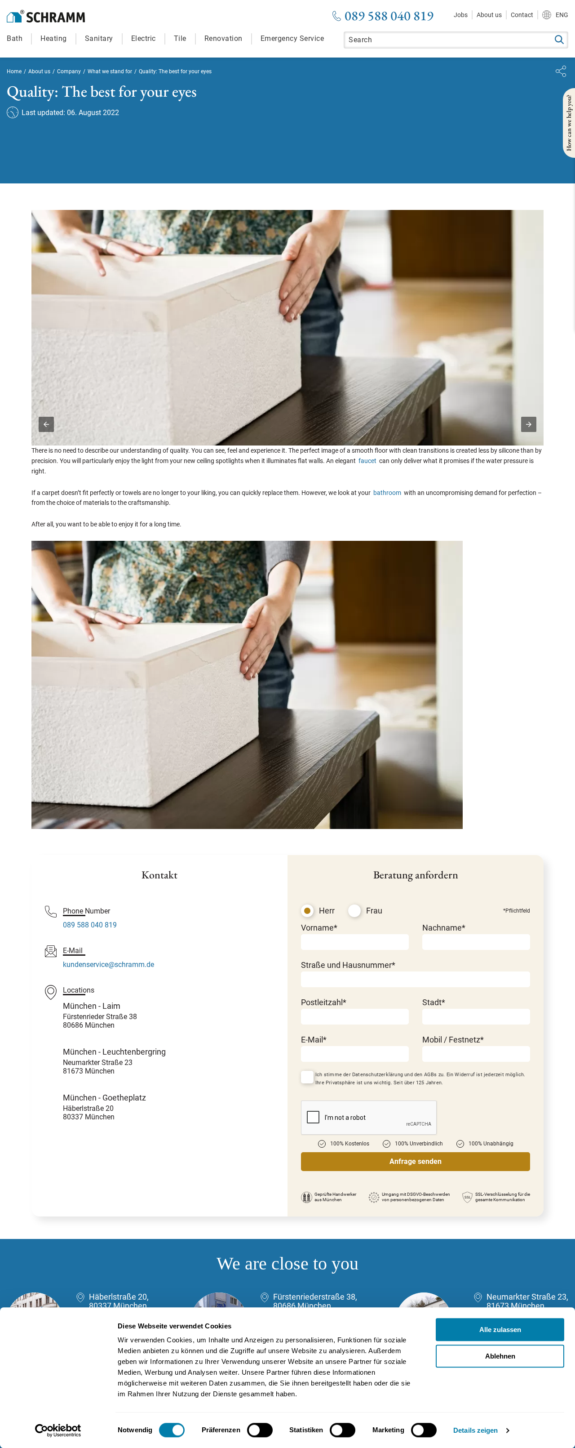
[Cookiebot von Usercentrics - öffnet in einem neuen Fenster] (58, 1430)
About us (489, 14)
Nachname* (443, 927)
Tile (180, 38)
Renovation (223, 38)
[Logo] (46, 16)
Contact (522, 14)
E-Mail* (314, 1039)
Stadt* (433, 1002)
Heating (53, 38)
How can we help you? (569, 123)
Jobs (461, 14)
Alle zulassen (500, 1329)
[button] (46, 424)
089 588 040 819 (389, 15)
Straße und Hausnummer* (348, 965)
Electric (143, 38)
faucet (367, 460)
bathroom (387, 492)
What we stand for (110, 71)
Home (14, 71)
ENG (562, 14)
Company (69, 71)
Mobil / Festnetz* (453, 1039)
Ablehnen (500, 1356)
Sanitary (99, 38)
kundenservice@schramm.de (108, 964)
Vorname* (319, 927)
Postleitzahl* (323, 1002)
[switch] (260, 1430)
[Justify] (561, 71)
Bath (14, 38)
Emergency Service (292, 38)
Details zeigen (475, 1430)
